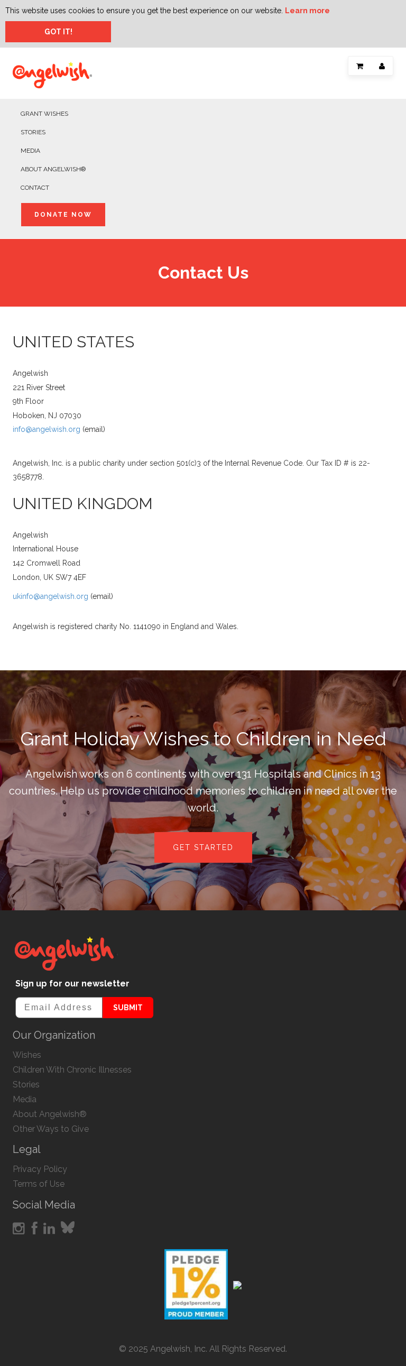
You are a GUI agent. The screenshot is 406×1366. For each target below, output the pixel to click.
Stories (33, 132)
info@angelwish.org (46, 429)
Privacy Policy (40, 1169)
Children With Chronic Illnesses (72, 1070)
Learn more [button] (307, 10)
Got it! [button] (58, 31)
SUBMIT (128, 1007)
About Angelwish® (53, 169)
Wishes (27, 1055)
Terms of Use (38, 1184)
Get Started (203, 847)
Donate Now (63, 214)
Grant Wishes (44, 113)
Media (30, 150)
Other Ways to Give (51, 1129)
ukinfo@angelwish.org (50, 596)
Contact (35, 187)
